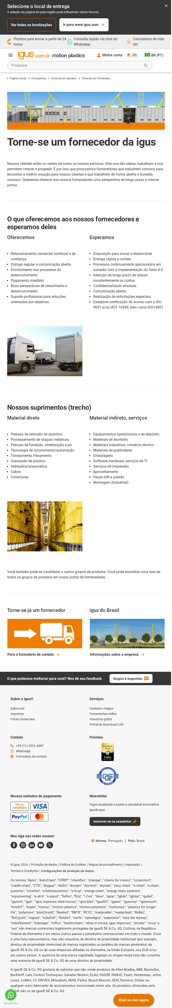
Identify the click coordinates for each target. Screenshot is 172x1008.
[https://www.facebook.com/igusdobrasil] (14, 845)
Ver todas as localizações (31, 25)
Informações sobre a (114, 654)
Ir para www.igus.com (81, 25)
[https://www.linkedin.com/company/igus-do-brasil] (31, 845)
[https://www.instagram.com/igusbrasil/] (22, 845)
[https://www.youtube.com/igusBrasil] (40, 845)
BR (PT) (157, 55)
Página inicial (18, 78)
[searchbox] (76, 65)
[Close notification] (166, 6)
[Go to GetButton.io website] (11, 1003)
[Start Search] (145, 65)
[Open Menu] (10, 55)
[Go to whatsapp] (10, 994)
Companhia (39, 78)
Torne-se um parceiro (63, 78)
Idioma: (109, 840)
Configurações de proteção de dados (67, 871)
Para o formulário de (30, 654)
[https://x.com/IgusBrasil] (49, 845)
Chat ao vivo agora (134, 1000)
